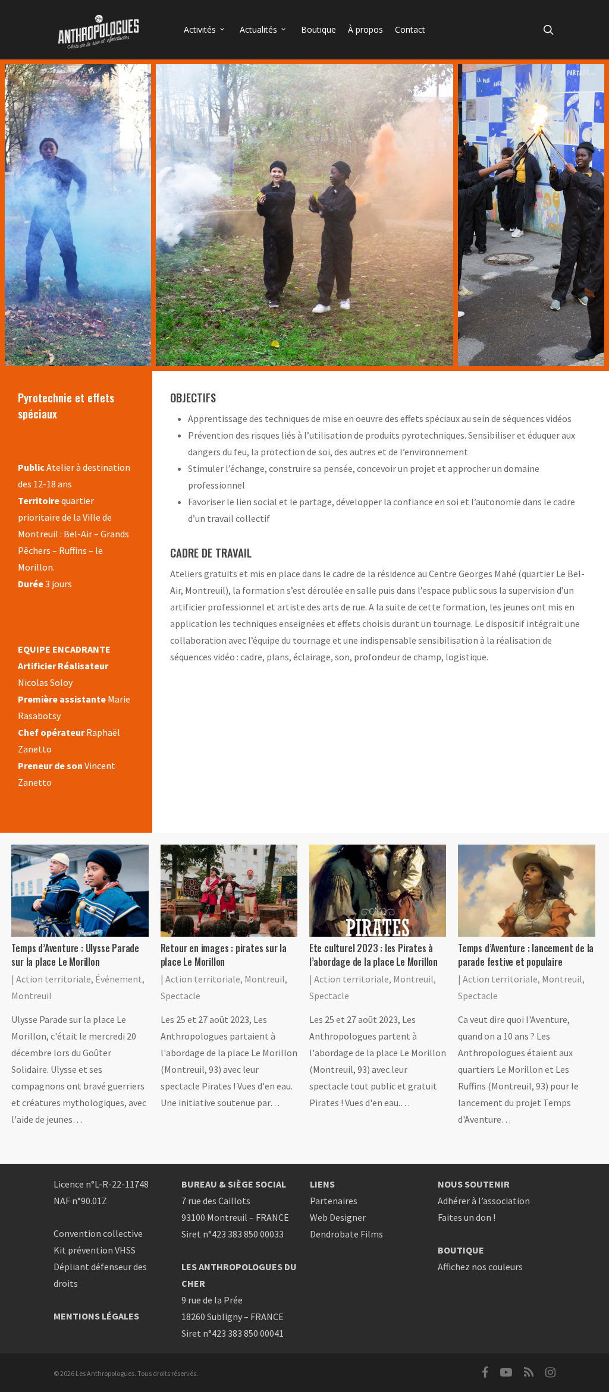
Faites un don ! (466, 1217)
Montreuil (31, 996)
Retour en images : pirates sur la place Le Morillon (224, 955)
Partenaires (333, 1201)
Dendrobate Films (346, 1234)
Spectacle (180, 996)
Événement (118, 979)
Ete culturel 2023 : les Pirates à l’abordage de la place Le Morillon (373, 955)
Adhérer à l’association (484, 1201)
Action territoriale (53, 979)
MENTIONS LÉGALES (96, 1316)
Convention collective (98, 1233)
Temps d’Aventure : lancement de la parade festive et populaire (526, 955)
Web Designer (338, 1217)
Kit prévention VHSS (95, 1250)
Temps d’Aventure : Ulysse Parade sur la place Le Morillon (75, 955)
